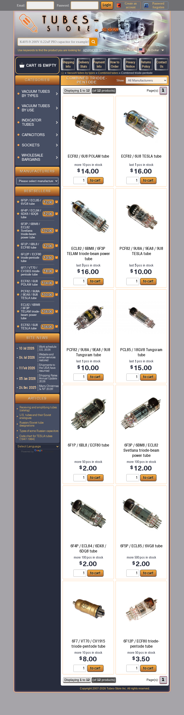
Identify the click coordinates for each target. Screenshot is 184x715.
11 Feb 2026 (27, 368)
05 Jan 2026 (27, 379)
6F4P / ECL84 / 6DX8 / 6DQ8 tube (31, 214)
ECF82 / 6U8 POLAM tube (29, 282)
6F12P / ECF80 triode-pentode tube (31, 258)
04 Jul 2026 (27, 357)
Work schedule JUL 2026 (47, 348)
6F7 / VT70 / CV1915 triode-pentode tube (30, 271)
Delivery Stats (83, 64)
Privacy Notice (130, 64)
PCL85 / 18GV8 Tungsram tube (141, 352)
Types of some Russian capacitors (39, 431)
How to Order (114, 64)
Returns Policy (146, 64)
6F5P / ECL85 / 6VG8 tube (31, 202)
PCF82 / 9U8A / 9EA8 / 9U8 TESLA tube (30, 295)
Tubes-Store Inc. (117, 688)
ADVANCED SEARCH (96, 50)
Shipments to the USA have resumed (47, 368)
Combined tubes (108, 73)
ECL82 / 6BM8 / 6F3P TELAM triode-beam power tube (30, 311)
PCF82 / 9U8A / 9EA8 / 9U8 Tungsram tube (88, 352)
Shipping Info (68, 64)
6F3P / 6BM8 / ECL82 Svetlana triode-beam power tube (30, 230)
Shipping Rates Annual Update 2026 (48, 378)
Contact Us (161, 64)
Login (107, 5)
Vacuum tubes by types (81, 73)
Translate (48, 452)
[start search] (93, 42)
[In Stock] (18, 202)
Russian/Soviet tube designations (32, 424)
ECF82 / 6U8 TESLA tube (29, 326)
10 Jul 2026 (27, 348)
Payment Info (99, 64)
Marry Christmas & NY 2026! (49, 388)
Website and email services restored (47, 357)
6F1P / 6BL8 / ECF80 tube (30, 245)
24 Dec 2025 (27, 387)
